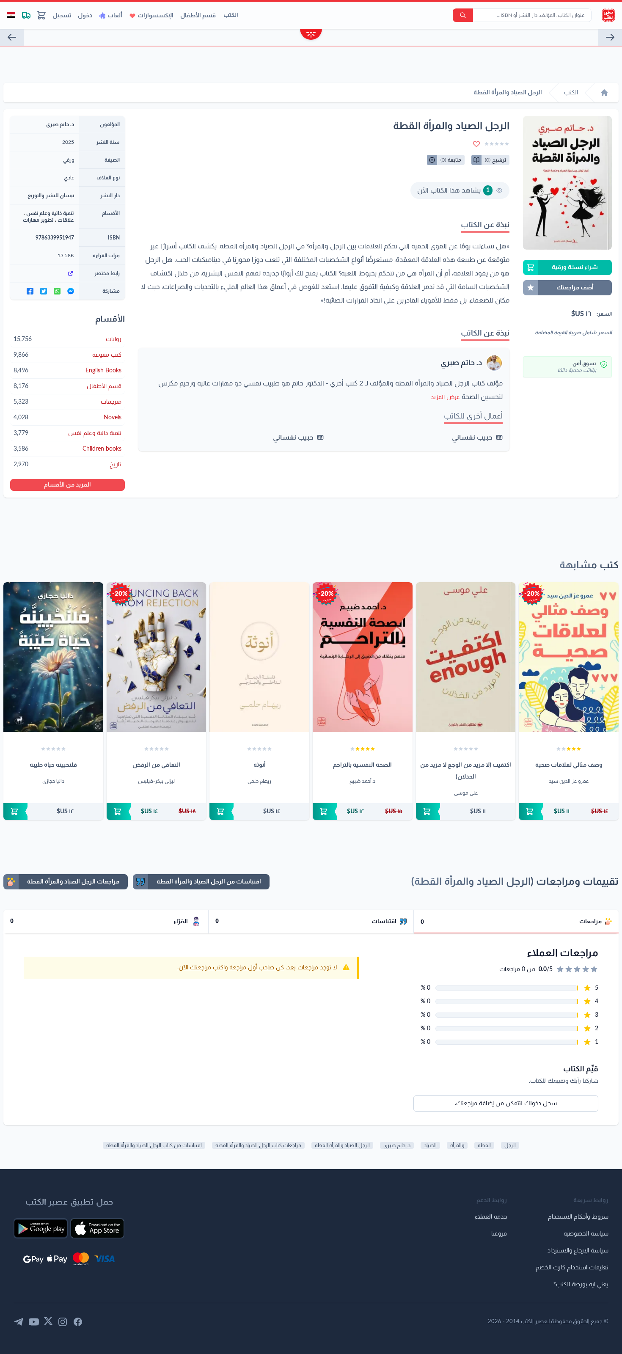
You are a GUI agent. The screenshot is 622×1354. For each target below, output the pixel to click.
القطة (484, 1145)
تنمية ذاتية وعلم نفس (50, 213)
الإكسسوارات (155, 16)
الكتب (230, 15)
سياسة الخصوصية (586, 1234)
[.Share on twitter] (43, 291)
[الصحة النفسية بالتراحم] (363, 657)
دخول (85, 16)
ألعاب (114, 16)
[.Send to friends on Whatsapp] (57, 291)
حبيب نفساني (472, 437)
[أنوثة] (259, 657)
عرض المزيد (445, 397)
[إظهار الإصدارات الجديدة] (311, 35)
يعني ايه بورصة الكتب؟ (580, 1285)
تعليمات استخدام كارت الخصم (572, 1268)
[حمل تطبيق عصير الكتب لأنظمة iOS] (97, 1228)
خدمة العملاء (491, 1217)
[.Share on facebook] (30, 291)
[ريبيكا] (12, 37)
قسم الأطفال (198, 16)
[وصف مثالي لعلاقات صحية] (569, 657)
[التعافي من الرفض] (156, 657)
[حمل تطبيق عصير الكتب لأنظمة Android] (41, 1228)
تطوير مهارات (38, 220)
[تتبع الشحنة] (26, 15)
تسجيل (61, 16)
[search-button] (463, 15)
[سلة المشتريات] (41, 15)
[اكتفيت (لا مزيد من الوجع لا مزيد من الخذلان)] (466, 657)
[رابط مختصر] (44, 273)
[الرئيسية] (604, 92)
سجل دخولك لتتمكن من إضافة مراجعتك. (506, 1103)
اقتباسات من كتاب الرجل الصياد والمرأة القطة (154, 1145)
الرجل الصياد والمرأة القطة (342, 1145)
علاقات (66, 220)
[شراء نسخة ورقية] (569, 811)
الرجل (510, 1145)
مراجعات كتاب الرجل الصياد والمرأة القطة (258, 1145)
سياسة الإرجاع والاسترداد (578, 1251)
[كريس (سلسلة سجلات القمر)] (610, 37)
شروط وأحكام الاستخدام (578, 1217)
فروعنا (499, 1234)
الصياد (430, 1145)
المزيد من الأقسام (67, 485)
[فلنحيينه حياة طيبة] (53, 657)
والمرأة (457, 1145)
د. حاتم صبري (461, 363)
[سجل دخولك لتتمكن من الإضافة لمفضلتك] (476, 144)
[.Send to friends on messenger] (70, 291)
